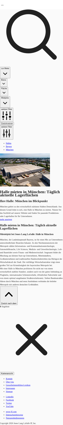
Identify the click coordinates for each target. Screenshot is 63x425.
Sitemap (9, 391)
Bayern (9, 146)
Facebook (10, 400)
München (9, 150)
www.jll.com (11, 412)
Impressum (10, 388)
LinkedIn (9, 397)
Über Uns (10, 382)
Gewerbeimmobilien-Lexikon (18, 385)
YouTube (9, 406)
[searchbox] (31, 70)
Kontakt (9, 379)
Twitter (9, 403)
